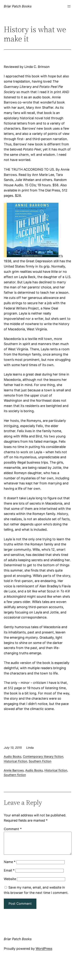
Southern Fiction (40, 761)
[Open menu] (69, 6)
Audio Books (12, 756)
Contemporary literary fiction (43, 756)
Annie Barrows (14, 770)
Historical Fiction (15, 761)
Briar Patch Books (17, 6)
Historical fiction (55, 770)
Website (10, 879)
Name (9, 862)
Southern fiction (15, 775)
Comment (13, 829)
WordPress (44, 948)
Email (9, 870)
